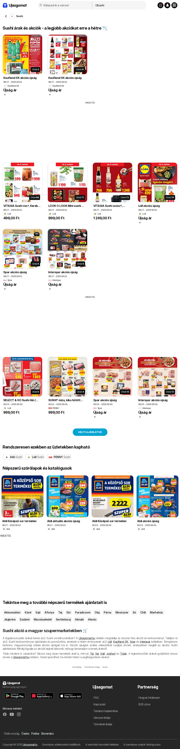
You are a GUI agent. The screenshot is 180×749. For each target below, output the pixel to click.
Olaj (97, 612)
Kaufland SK (120, 641)
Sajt (38, 612)
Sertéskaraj (63, 619)
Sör (68, 612)
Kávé (28, 612)
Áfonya (49, 612)
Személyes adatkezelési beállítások (61, 744)
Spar (132, 641)
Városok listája (101, 717)
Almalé (79, 619)
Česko (25, 733)
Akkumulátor (12, 612)
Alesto (92, 619)
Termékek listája (102, 724)
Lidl (37, 457)
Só (134, 612)
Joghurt (110, 653)
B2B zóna (144, 704)
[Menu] (174, 5)
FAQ (96, 697)
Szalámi (24, 619)
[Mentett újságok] (160, 5)
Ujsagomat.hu (87, 638)
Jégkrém (9, 619)
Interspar (145, 641)
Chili (143, 612)
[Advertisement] (90, 130)
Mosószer (121, 612)
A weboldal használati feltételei (102, 744)
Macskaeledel (43, 619)
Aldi (15, 457)
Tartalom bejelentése (105, 711)
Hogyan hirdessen (149, 697)
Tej (60, 612)
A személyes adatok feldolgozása (142, 744)
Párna (107, 612)
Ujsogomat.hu (30, 744)
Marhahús (156, 612)
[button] (167, 5)
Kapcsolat (99, 704)
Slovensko (47, 733)
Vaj (97, 653)
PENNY (61, 457)
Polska (35, 733)
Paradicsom (82, 612)
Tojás (123, 653)
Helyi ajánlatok (90, 432)
